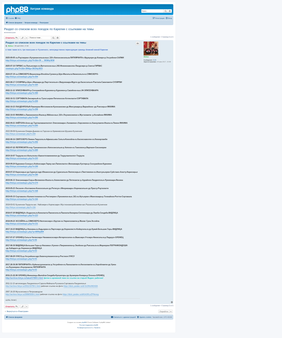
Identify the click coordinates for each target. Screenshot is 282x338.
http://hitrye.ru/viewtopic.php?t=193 (22, 158)
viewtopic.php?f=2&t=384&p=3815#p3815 (24, 68)
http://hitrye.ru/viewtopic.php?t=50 (21, 240)
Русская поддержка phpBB (88, 325)
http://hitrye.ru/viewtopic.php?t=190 (22, 166)
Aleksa (146, 57)
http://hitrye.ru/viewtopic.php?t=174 (22, 183)
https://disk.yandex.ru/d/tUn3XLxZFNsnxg (81, 294)
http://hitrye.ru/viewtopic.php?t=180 (22, 175)
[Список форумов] (17, 9)
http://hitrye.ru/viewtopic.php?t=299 (22, 101)
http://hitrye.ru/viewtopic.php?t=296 (22, 117)
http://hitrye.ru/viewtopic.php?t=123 (22, 215)
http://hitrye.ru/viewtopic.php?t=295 (22, 126)
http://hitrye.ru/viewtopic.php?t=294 (21, 134)
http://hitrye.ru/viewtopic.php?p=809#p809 (25, 232)
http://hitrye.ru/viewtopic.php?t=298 (22, 109)
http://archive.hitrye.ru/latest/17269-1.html (24, 278)
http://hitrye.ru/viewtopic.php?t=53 (21, 251)
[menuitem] (18, 18)
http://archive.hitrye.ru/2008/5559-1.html (23, 294)
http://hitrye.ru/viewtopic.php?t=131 (22, 224)
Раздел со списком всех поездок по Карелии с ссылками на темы (49, 29)
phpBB (84, 322)
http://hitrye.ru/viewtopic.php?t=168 (22, 191)
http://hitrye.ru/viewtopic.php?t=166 (22, 199)
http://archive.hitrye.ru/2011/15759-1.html (23, 286)
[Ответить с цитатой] (138, 43)
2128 (154, 60)
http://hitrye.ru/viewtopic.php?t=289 (22, 150)
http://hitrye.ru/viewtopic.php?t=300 (22, 93)
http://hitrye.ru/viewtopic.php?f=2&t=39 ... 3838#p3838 (30, 60)
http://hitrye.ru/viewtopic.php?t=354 (22, 77)
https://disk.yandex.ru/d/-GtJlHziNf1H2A (81, 286)
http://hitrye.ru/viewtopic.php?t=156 (21, 207)
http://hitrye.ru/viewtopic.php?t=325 (22, 85)
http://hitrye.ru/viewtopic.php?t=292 (22, 142)
